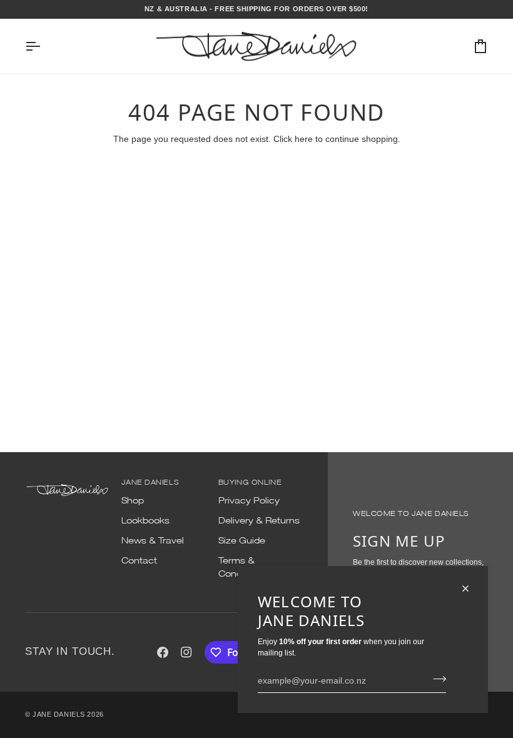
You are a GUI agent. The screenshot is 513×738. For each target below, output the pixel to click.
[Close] (471, 588)
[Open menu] (44, 46)
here (304, 139)
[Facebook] (162, 652)
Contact (139, 560)
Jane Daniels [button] (149, 482)
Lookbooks (145, 520)
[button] (67, 480)
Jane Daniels (59, 714)
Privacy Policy (249, 500)
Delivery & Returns (259, 520)
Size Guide (241, 540)
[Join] (435, 679)
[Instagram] (186, 652)
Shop (132, 500)
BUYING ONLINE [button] (250, 482)
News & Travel (152, 540)
